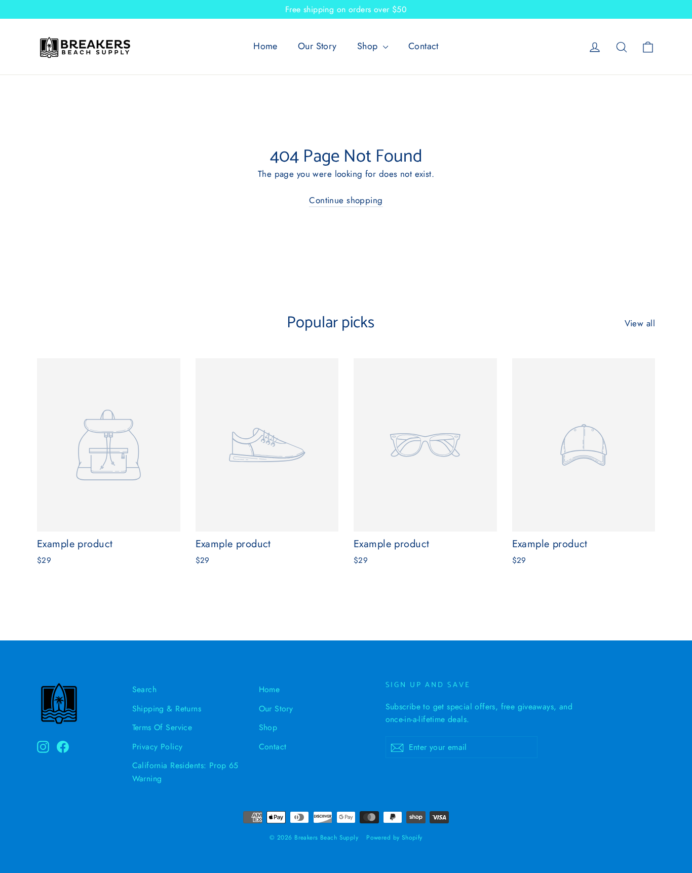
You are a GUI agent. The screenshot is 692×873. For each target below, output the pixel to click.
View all (640, 323)
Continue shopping (345, 200)
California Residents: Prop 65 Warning (185, 772)
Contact (423, 46)
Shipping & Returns (167, 708)
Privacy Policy (157, 746)
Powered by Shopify (394, 837)
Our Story (317, 46)
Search (144, 689)
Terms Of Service (162, 727)
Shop (368, 46)
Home (265, 46)
